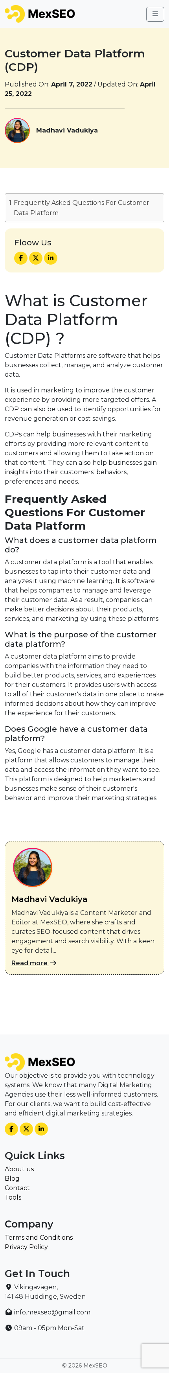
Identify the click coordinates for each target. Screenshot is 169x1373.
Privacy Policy (26, 1247)
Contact (17, 1188)
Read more (30, 963)
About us (19, 1169)
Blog (12, 1178)
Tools (13, 1197)
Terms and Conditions (39, 1237)
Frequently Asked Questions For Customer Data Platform (81, 208)
